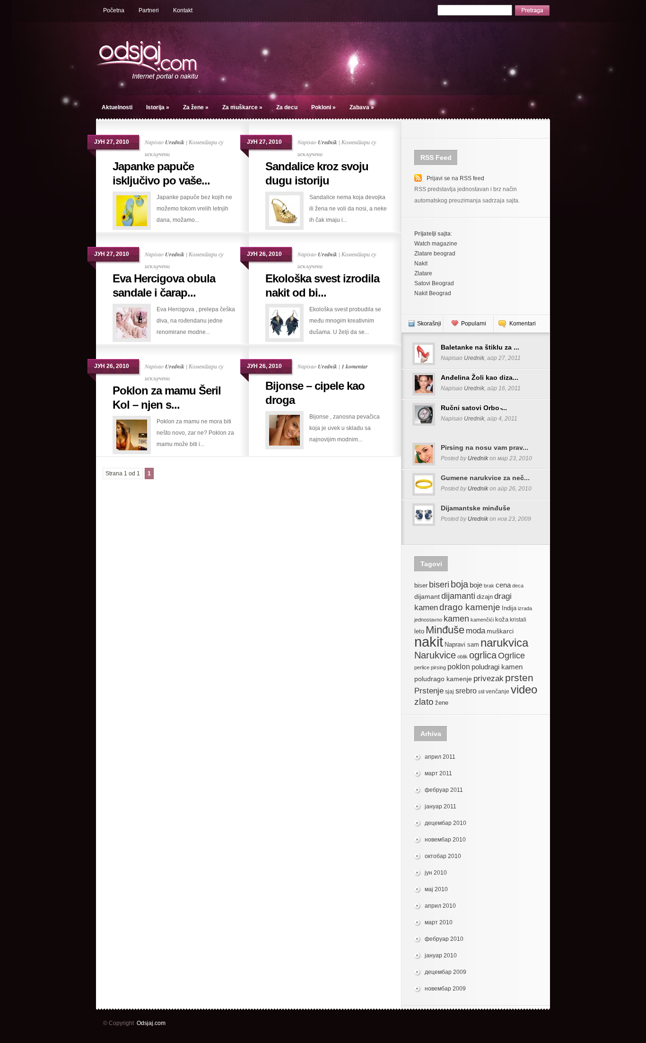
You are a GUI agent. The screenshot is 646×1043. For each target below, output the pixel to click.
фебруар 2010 (444, 939)
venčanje (497, 691)
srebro (466, 691)
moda (475, 630)
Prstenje (429, 690)
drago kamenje (469, 607)
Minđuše (445, 630)
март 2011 (438, 773)
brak (489, 585)
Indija (509, 608)
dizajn (485, 597)
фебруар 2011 (444, 790)
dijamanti (458, 596)
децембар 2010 (445, 823)
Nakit (421, 263)
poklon (458, 667)
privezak (488, 678)
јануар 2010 (441, 955)
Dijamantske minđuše (475, 508)
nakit (428, 641)
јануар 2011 (440, 806)
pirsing (438, 667)
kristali (518, 619)
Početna (113, 10)
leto (419, 631)
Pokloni (323, 107)
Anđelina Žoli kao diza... (479, 377)
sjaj (449, 691)
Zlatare (423, 273)
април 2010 (440, 906)
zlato (424, 701)
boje (476, 585)
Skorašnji (429, 323)
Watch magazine (435, 243)
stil (481, 691)
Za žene (196, 107)
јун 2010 (436, 872)
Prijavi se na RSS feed (455, 178)
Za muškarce (242, 107)
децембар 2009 (445, 972)
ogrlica (483, 654)
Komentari (522, 323)
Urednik (174, 142)
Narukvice (435, 655)
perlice (421, 667)
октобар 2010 (443, 856)
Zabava (361, 107)
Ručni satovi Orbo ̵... (474, 408)
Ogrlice (511, 655)
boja (459, 583)
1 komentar (354, 366)
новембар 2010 (445, 839)
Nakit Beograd (432, 293)
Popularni (473, 323)
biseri (439, 584)
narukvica (504, 642)
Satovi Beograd (434, 283)
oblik (462, 656)
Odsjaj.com (151, 1023)
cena (503, 585)
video (524, 689)
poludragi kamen (497, 667)
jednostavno (428, 619)
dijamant (427, 596)
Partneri (149, 10)
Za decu (286, 107)
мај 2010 (436, 889)
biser (421, 585)
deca (518, 585)
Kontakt (182, 10)
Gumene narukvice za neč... (485, 478)
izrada (525, 608)
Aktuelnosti (117, 107)
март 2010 (439, 922)
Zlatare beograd (434, 253)
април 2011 (440, 757)
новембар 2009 (445, 988)
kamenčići (482, 619)
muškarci (500, 631)
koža (501, 619)
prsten (519, 677)
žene (441, 702)
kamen (456, 618)
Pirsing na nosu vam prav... (484, 447)
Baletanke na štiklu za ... (480, 347)
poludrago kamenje (443, 679)
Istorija (157, 107)
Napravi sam (462, 644)
